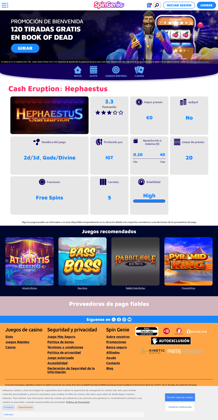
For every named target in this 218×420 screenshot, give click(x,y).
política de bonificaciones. (199, 61)
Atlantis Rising (29, 287)
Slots (93, 75)
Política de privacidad (64, 352)
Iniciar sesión (179, 5)
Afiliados (113, 352)
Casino (139, 75)
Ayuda (111, 357)
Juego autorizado (60, 357)
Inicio (78, 75)
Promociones (116, 342)
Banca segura (116, 347)
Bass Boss (82, 287)
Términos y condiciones (65, 347)
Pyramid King (188, 287)
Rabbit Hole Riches (135, 287)
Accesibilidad (57, 363)
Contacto (113, 363)
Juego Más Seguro (61, 336)
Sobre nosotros (118, 336)
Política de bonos (60, 342)
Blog (109, 368)
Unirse (206, 5)
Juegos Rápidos (116, 75)
